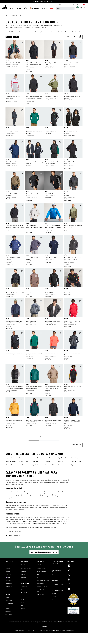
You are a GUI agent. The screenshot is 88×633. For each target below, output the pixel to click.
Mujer (11, 8)
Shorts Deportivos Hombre (50, 458)
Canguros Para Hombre (23, 462)
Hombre (18, 8)
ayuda (55, 4)
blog (52, 4)
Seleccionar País (75, 621)
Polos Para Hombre (48, 462)
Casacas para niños (14, 535)
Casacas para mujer (15, 532)
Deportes (44, 8)
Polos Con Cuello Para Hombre (76, 462)
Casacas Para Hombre (36, 458)
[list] (44, 32)
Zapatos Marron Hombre (75, 465)
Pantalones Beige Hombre (50, 465)
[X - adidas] (74, 575)
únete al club (79, 4)
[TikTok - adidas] (74, 584)
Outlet (52, 8)
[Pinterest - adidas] (74, 579)
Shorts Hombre (23, 458)
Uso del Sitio (44, 626)
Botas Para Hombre (61, 462)
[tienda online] (5, 7)
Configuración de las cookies (16, 621)
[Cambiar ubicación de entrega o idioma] (84, 4)
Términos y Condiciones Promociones (48, 621)
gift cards (72, 4)
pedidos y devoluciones (63, 4)
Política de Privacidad (64, 621)
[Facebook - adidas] (74, 565)
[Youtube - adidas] (74, 589)
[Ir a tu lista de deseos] (81, 8)
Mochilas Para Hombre (10, 465)
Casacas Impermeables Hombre (62, 465)
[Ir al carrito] (85, 8)
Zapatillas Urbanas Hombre (11, 462)
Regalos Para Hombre (10, 458)
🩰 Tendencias (34, 8)
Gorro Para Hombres (22, 465)
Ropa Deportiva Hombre (62, 458)
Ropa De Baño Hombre (36, 465)
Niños (25, 8)
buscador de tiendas (44, 4)
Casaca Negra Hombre (75, 458)
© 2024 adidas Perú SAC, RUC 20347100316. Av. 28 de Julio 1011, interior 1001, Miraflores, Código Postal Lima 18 (44, 630)
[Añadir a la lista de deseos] (21, 43)
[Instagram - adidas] (74, 570)
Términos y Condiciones (30, 621)
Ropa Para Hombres (35, 462)
